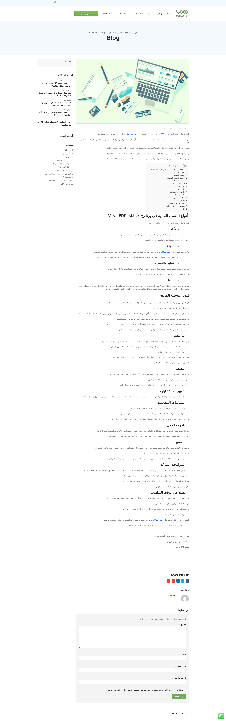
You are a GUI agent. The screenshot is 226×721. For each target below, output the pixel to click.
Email (168, 581)
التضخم (181, 189)
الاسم (183, 654)
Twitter (182, 581)
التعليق (182, 625)
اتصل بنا (123, 13)
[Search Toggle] (71, 13)
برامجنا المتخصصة (66, 170)
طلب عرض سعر (87, 14)
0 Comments (170, 129)
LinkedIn (178, 581)
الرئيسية (170, 13)
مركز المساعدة (109, 13)
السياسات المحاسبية (176, 195)
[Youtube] (179, 3)
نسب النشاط (179, 181)
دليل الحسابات (64, 167)
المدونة (70, 154)
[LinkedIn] (171, 3)
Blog (126, 33)
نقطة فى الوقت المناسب (174, 206)
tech (66, 157)
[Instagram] (175, 3)
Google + (173, 581)
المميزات (150, 13)
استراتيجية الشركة (177, 203)
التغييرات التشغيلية (177, 192)
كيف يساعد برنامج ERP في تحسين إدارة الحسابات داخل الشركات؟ (56, 104)
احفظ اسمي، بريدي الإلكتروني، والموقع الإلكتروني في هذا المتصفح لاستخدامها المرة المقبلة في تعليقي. (144, 690)
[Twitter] (183, 3)
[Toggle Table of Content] (184, 166)
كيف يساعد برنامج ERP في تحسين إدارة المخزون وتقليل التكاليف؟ (56, 84)
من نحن (160, 13)
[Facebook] (187, 3)
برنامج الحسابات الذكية (62, 164)
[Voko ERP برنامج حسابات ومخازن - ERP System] (182, 13)
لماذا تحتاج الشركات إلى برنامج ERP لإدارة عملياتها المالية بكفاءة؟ (55, 94)
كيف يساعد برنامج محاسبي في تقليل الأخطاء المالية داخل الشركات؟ (54, 113)
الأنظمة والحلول (137, 13)
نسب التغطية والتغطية (175, 178)
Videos (66, 150)
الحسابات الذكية (64, 160)
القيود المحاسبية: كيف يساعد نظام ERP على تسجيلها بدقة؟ (54, 123)
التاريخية (180, 186)
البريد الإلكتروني (179, 666)
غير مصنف (69, 184)
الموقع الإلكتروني (179, 678)
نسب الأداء (180, 172)
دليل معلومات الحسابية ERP (61, 181)
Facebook (187, 581)
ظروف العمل (179, 198)
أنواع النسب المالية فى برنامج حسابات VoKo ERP (166, 169)
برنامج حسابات (170, 134)
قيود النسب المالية (178, 184)
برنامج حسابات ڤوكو (133, 134)
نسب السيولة (179, 175)
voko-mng (184, 129)
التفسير (181, 200)
